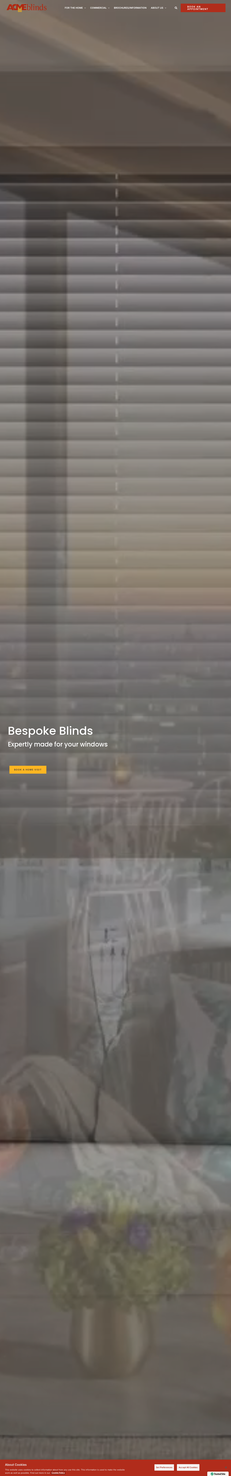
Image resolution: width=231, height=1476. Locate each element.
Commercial (98, 7)
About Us (157, 7)
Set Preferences (164, 1467)
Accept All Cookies (188, 1467)
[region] (115, 1468)
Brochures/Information (130, 7)
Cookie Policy (58, 1472)
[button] (84, 8)
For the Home (74, 7)
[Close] (226, 1467)
